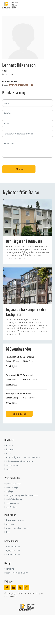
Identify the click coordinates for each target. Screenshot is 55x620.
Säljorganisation (12, 550)
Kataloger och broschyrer (16, 528)
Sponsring (9, 568)
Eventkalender (11, 465)
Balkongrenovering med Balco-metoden (21, 495)
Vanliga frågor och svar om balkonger (22, 457)
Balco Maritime (10, 507)
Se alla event (19, 413)
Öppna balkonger (11, 487)
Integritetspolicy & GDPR (16, 572)
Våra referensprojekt (14, 520)
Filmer (7, 532)
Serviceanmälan (12, 546)
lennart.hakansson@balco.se (21, 84)
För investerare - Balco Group (18, 461)
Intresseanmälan (12, 554)
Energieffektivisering (13, 499)
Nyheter (8, 469)
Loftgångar (8, 491)
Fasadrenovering (11, 503)
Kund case (9, 524)
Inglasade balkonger (12, 483)
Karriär (7, 453)
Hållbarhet (9, 449)
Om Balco (8, 445)
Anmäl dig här (11, 366)
